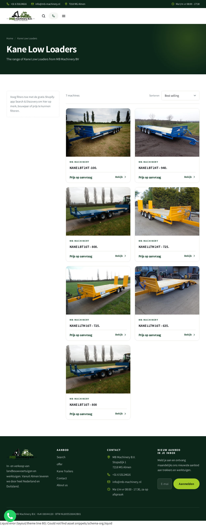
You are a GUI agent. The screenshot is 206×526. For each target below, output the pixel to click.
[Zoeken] (43, 15)
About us (62, 485)
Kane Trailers (65, 471)
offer (59, 464)
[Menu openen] (63, 15)
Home (9, 38)
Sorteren (154, 95)
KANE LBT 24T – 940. (153, 168)
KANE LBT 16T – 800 (83, 404)
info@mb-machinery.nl (47, 4)
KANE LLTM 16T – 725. (85, 325)
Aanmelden (186, 483)
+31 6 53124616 (19, 4)
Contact (62, 478)
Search (61, 457)
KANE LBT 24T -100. (83, 168)
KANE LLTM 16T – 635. (154, 325)
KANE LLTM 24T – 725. (154, 246)
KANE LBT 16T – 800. (84, 246)
